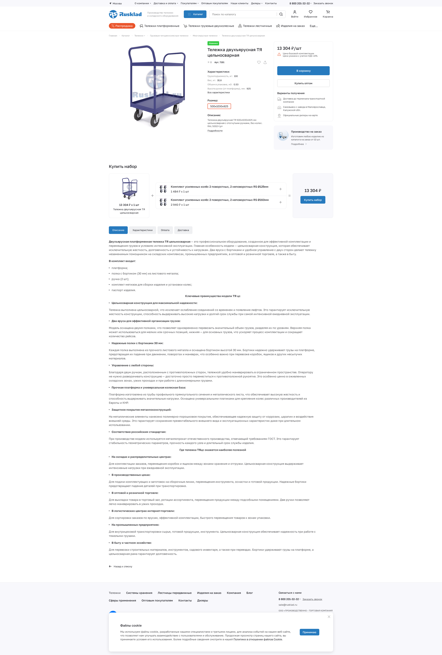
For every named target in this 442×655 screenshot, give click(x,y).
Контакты (185, 600)
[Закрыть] (329, 616)
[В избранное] (259, 62)
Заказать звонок (323, 3)
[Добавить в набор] (280, 189)
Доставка (183, 230)
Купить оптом (303, 83)
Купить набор (313, 199)
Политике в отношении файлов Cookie (257, 639)
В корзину (303, 70)
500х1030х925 (219, 106)
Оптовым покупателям (157, 600)
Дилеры (202, 600)
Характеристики (143, 230)
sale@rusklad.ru (288, 604)
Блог (249, 593)
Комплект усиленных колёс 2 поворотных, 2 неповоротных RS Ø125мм (219, 186)
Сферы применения (122, 600)
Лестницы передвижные (175, 593)
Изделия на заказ (209, 593)
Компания (234, 593)
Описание (118, 230)
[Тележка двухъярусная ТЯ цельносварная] (155, 87)
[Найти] (281, 14)
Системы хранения (139, 593)
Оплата (165, 230)
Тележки (115, 593)
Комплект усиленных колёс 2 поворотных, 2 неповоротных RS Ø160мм (220, 200)
